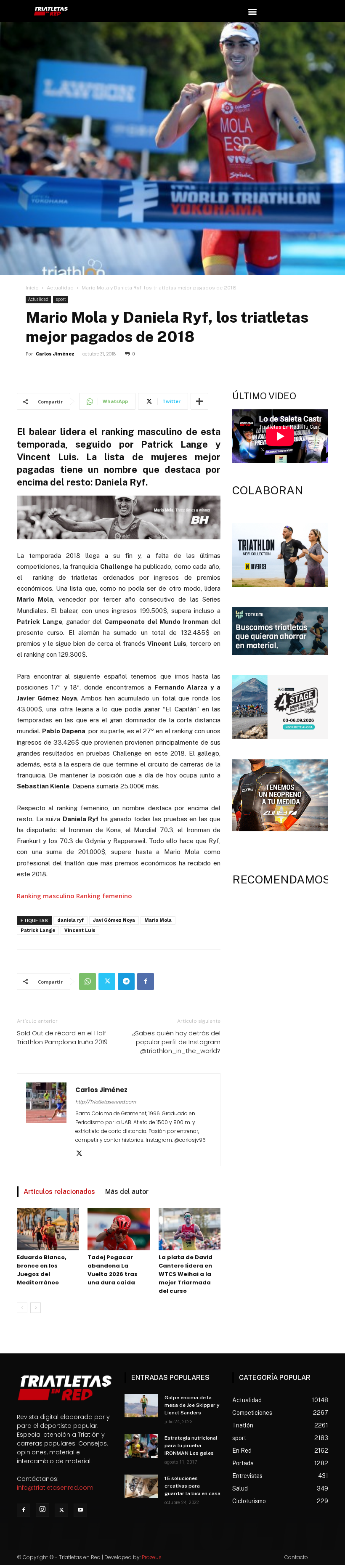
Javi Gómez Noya (114, 920)
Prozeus (152, 1557)
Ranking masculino (45, 895)
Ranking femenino (104, 895)
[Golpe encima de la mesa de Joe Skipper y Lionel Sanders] (141, 1405)
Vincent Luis (80, 930)
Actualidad (60, 288)
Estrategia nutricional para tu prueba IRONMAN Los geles (191, 1445)
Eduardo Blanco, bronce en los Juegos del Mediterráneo (41, 1269)
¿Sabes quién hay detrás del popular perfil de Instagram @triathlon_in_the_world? (176, 1042)
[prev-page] (22, 1307)
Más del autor (127, 1192)
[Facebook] (145, 981)
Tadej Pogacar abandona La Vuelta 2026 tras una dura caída (113, 1269)
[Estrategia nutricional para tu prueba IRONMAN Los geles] (141, 1446)
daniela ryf (70, 920)
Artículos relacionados (59, 1192)
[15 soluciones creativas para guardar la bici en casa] (141, 1486)
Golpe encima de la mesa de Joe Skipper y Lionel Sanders (192, 1405)
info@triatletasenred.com (55, 1487)
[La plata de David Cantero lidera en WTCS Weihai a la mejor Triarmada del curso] (189, 1229)
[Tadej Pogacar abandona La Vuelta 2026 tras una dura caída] (118, 1229)
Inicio (32, 288)
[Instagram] (42, 1510)
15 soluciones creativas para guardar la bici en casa (192, 1485)
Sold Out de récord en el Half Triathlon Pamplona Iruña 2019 (62, 1037)
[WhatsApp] (87, 981)
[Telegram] (126, 981)
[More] (199, 401)
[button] (252, 11)
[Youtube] (80, 1510)
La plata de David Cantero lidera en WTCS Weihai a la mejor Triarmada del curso (185, 1274)
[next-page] (35, 1307)
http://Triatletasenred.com (105, 1101)
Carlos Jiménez (55, 354)
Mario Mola (158, 920)
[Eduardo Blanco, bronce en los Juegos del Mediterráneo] (48, 1229)
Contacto (296, 1557)
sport (61, 299)
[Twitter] (106, 981)
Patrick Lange (38, 930)
